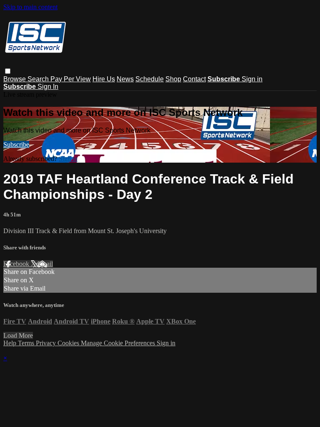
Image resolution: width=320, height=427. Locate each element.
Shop (173, 79)
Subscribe (16, 144)
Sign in (252, 79)
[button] (7, 71)
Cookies (69, 343)
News (125, 79)
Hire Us (103, 79)
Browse (15, 79)
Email (45, 263)
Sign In (48, 86)
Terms (27, 343)
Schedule (149, 79)
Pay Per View (70, 79)
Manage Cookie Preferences (119, 343)
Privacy (47, 343)
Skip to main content (30, 6)
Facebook (17, 263)
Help (10, 343)
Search (39, 79)
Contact (194, 79)
